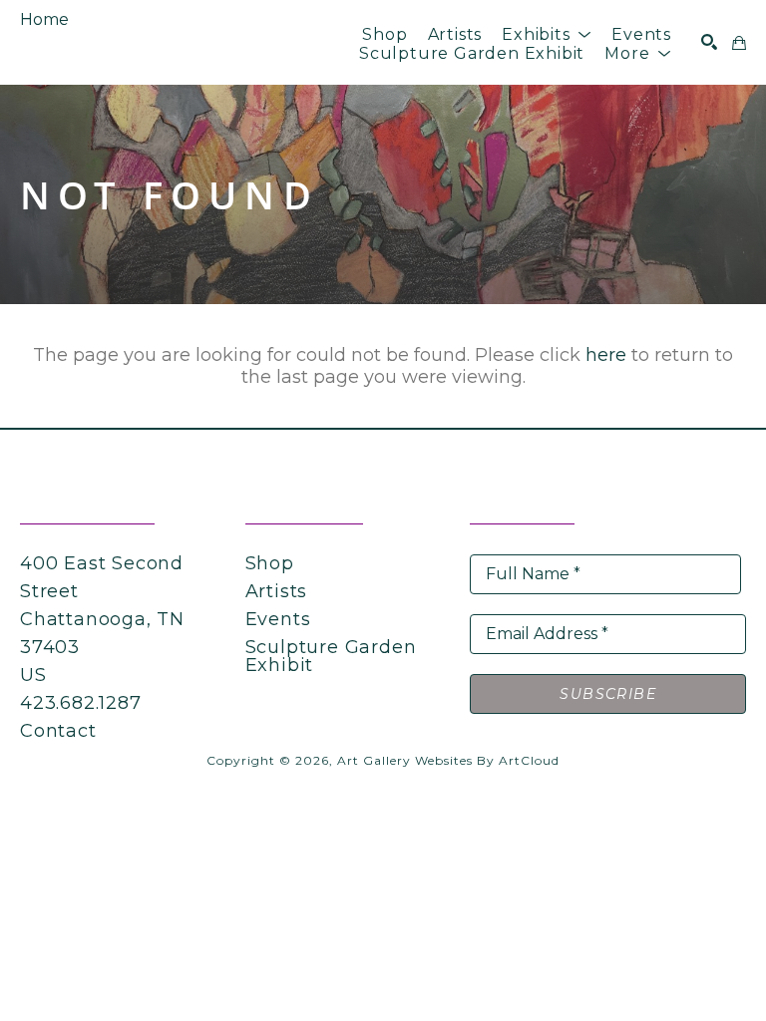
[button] (546, 34)
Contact (58, 731)
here (605, 355)
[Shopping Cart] (739, 43)
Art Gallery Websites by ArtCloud (448, 760)
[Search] (709, 42)
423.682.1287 (81, 703)
